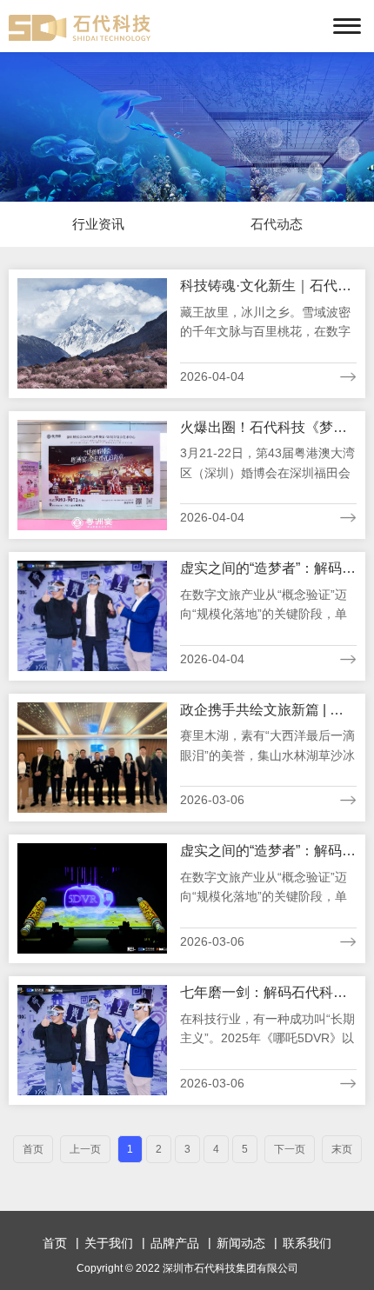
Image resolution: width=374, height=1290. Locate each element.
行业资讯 (98, 223)
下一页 (289, 1149)
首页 (55, 1243)
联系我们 (307, 1243)
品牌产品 (174, 1243)
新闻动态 (241, 1243)
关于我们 (108, 1243)
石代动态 (276, 223)
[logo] (79, 28)
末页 (341, 1149)
